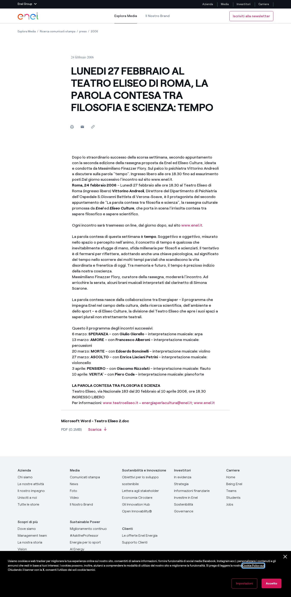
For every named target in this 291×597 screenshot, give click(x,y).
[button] (27, 4)
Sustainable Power (85, 522)
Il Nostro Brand (158, 16)
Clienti (127, 529)
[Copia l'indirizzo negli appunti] (93, 127)
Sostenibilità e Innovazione (144, 470)
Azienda (207, 4)
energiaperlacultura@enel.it (167, 402)
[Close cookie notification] (285, 556)
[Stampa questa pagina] (72, 127)
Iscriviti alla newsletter (251, 16)
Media (225, 4)
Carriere (264, 4)
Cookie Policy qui (253, 565)
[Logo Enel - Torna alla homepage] (28, 16)
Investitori (244, 4)
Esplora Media (125, 18)
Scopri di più (28, 522)
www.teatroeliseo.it (120, 402)
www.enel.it (191, 225)
